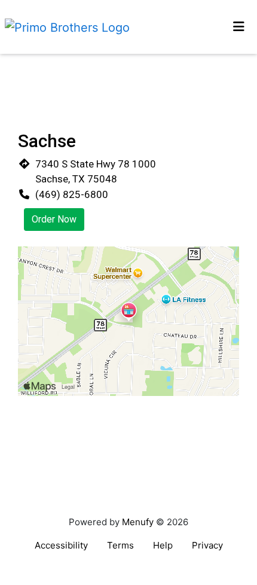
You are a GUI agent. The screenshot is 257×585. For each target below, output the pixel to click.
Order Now (54, 219)
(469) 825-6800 (71, 194)
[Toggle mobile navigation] (239, 27)
